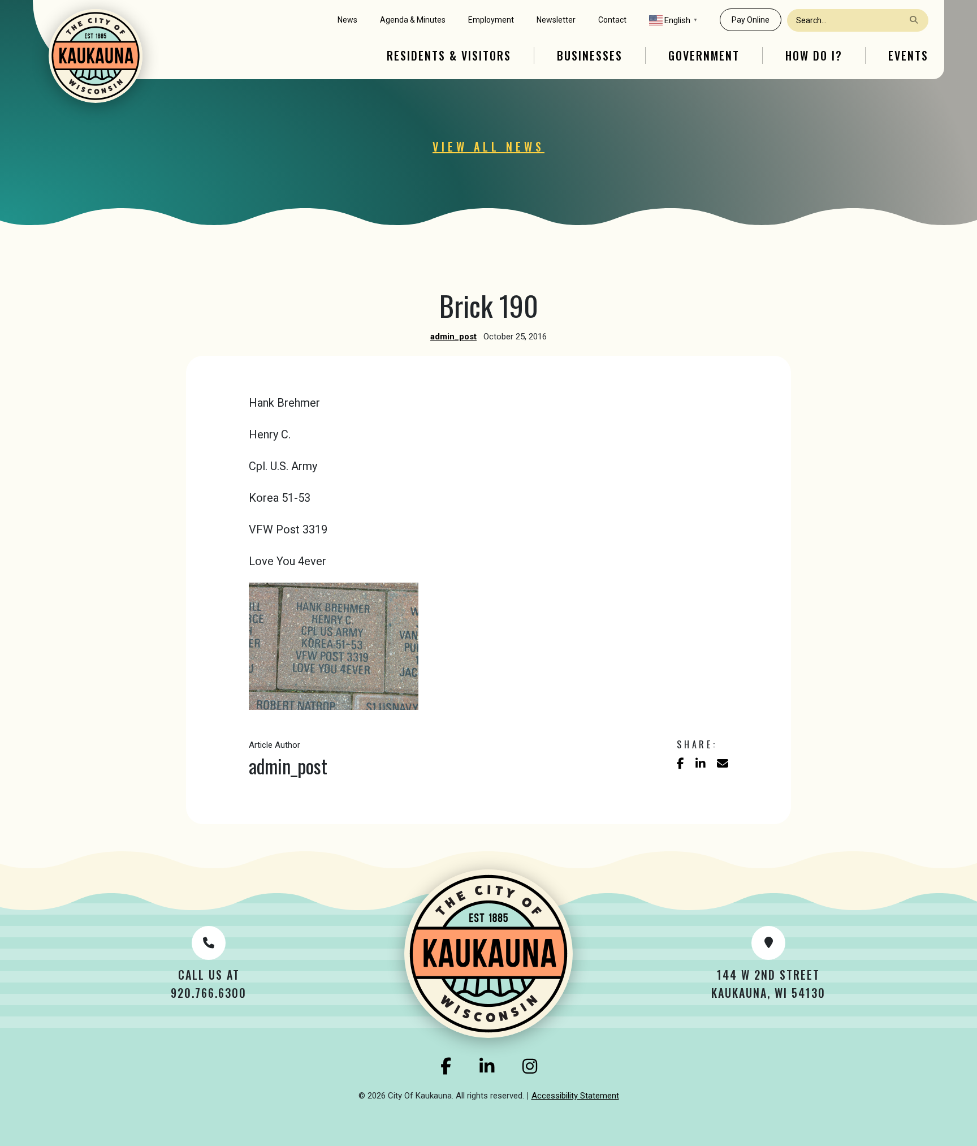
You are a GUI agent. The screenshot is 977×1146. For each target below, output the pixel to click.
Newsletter (556, 19)
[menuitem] (347, 20)
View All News (488, 146)
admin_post (453, 336)
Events (908, 55)
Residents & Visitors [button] (449, 55)
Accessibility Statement (575, 1096)
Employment (491, 19)
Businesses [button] (589, 55)
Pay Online (751, 19)
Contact (612, 19)
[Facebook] (445, 1066)
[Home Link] (95, 56)
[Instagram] (529, 1066)
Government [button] (704, 55)
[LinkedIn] (486, 1066)
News (347, 19)
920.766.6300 (209, 992)
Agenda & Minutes (413, 19)
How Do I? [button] (813, 55)
